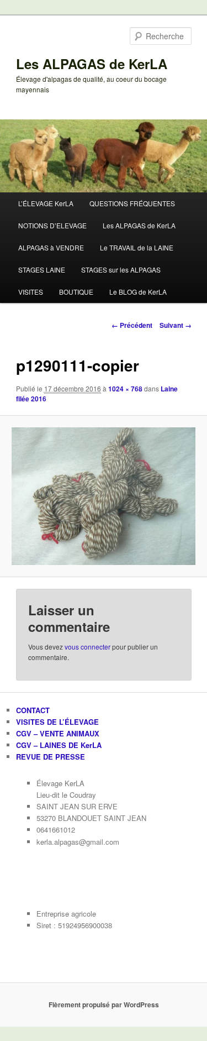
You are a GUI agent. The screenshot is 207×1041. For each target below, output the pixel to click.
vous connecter (87, 646)
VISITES (30, 291)
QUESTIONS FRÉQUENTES (132, 203)
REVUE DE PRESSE (50, 756)
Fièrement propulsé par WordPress (104, 1004)
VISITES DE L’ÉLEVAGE (57, 721)
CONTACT (33, 710)
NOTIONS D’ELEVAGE (52, 225)
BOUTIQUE (76, 291)
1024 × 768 (125, 389)
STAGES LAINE (41, 269)
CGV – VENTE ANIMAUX (57, 733)
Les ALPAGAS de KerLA (91, 63)
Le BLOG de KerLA (138, 291)
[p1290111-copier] (103, 496)
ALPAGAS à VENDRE (51, 247)
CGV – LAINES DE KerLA (59, 745)
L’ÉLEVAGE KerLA (45, 203)
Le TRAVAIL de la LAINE (136, 247)
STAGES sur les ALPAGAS (121, 269)
